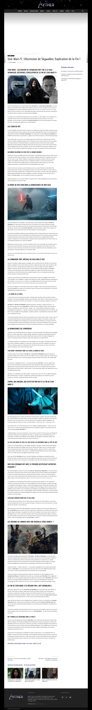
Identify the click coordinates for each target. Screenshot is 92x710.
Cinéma (20, 11)
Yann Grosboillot (12, 62)
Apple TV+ (55, 11)
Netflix (26, 11)
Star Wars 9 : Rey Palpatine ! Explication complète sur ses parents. (48, 659)
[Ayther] (46, 5)
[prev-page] (8, 684)
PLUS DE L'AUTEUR (29, 665)
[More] (50, 649)
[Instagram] (62, 697)
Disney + (42, 11)
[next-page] (11, 684)
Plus (73, 11)
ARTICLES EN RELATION (15, 665)
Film (13, 53)
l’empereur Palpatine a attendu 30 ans (45, 109)
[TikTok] (66, 697)
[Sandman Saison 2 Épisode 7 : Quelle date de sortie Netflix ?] (32, 673)
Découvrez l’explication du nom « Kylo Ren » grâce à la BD (24, 643)
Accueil (9, 53)
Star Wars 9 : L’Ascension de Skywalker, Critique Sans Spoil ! (19, 659)
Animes (62, 11)
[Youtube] (70, 697)
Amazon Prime (34, 11)
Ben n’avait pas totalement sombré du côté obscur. (40, 478)
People (68, 11)
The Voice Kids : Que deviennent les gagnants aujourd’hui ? (71, 79)
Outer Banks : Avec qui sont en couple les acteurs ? (72, 71)
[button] (82, 11)
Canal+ (49, 11)
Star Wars (12, 55)
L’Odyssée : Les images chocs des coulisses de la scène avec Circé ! (72, 75)
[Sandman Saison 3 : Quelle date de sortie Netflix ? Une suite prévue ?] (15, 673)
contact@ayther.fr (40, 703)
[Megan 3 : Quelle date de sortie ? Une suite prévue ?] (50, 673)
